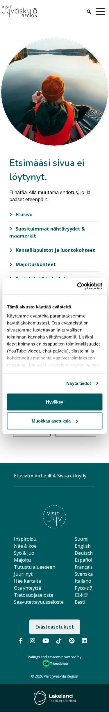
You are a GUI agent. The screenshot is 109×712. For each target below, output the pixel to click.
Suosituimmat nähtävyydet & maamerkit (47, 232)
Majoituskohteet (35, 264)
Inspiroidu (25, 539)
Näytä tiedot (78, 383)
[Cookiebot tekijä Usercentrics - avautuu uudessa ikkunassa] (77, 286)
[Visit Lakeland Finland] (55, 698)
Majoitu (22, 560)
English (83, 546)
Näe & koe (25, 546)
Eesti (80, 602)
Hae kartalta (27, 581)
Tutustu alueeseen (34, 567)
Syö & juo (24, 553)
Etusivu (24, 214)
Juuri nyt (23, 574)
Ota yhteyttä (27, 588)
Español (83, 560)
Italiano (83, 581)
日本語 (82, 595)
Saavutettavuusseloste (39, 602)
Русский (83, 588)
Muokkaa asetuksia (51, 420)
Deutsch (84, 553)
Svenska (84, 574)
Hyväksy (54, 401)
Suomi (81, 539)
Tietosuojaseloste (33, 595)
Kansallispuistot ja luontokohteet (55, 250)
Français (84, 567)
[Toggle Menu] (101, 12)
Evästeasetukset (54, 627)
